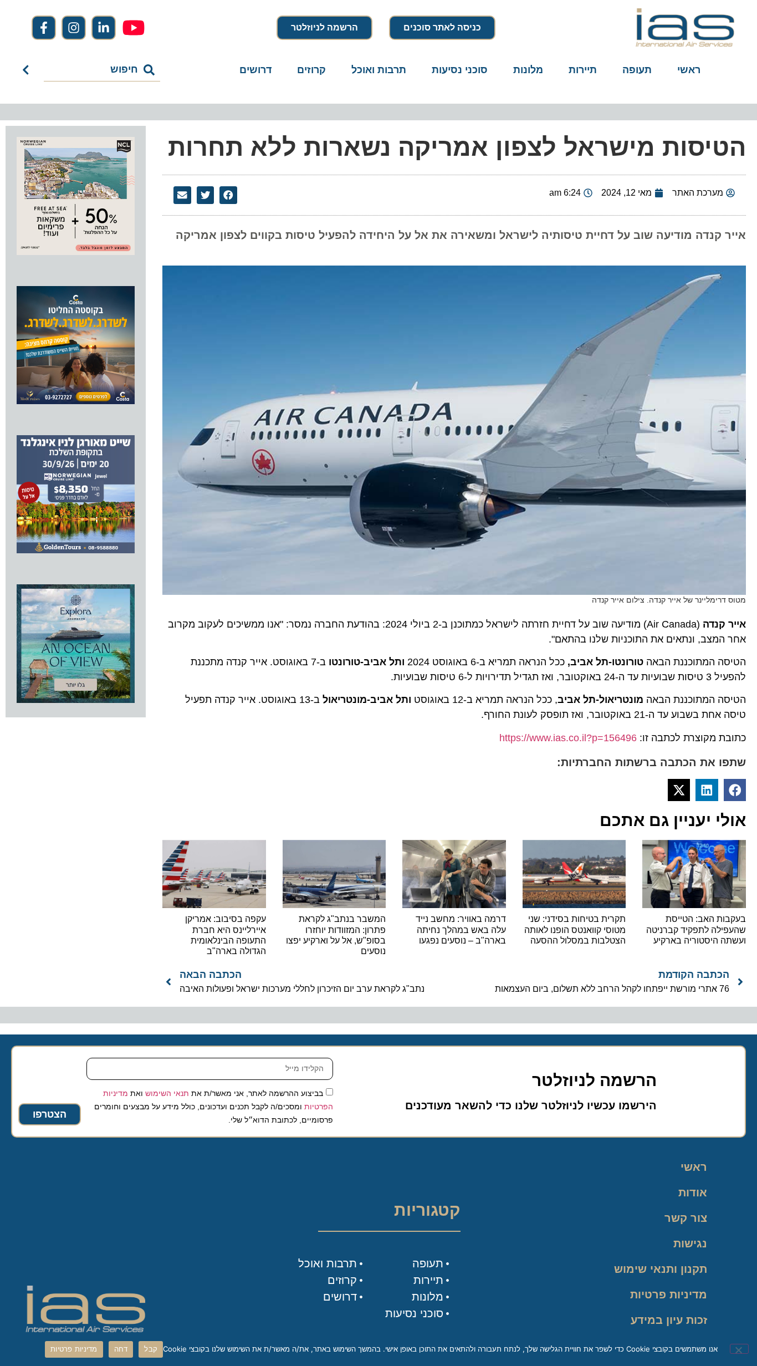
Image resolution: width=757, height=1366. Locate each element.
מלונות (528, 69)
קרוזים (311, 69)
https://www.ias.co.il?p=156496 (568, 737)
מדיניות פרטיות (668, 1294)
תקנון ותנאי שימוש (660, 1269)
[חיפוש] (28, 69)
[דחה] (739, 1349)
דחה (121, 1348)
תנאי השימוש (167, 1093)
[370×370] (76, 549)
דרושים (255, 69)
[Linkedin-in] (103, 28)
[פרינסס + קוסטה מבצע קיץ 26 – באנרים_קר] (76, 400)
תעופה (637, 69)
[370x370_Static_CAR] (76, 699)
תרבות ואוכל (378, 69)
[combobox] (102, 69)
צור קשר (685, 1218)
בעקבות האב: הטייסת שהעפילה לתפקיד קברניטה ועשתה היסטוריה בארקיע (696, 929)
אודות (692, 1192)
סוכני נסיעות (460, 69)
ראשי (688, 69)
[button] (228, 195)
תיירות (583, 69)
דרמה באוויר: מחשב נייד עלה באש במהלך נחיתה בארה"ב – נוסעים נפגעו (461, 929)
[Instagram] (74, 28)
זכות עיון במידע (669, 1320)
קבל (150, 1348)
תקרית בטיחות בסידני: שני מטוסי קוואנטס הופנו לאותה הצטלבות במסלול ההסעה (575, 929)
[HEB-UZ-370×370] (76, 251)
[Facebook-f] (44, 28)
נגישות (690, 1243)
